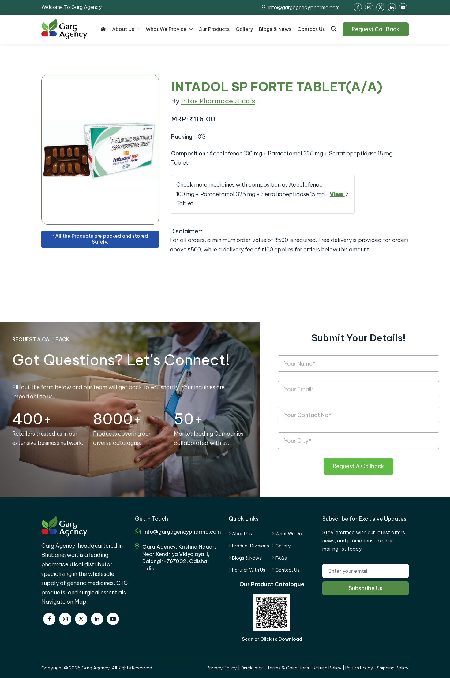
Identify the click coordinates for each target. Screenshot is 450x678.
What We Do (288, 533)
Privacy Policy (222, 668)
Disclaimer (252, 668)
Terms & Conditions (288, 668)
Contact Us (287, 570)
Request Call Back (375, 29)
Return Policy (359, 668)
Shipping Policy (393, 668)
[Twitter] (81, 619)
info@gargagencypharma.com (303, 7)
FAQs (281, 558)
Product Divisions (250, 545)
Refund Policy (327, 668)
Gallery (283, 545)
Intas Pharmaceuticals (218, 101)
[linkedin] (97, 619)
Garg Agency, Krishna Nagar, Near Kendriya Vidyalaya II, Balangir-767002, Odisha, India (179, 557)
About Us (242, 533)
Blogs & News (247, 558)
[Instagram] (65, 619)
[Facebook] (49, 619)
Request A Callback (358, 466)
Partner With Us (248, 570)
